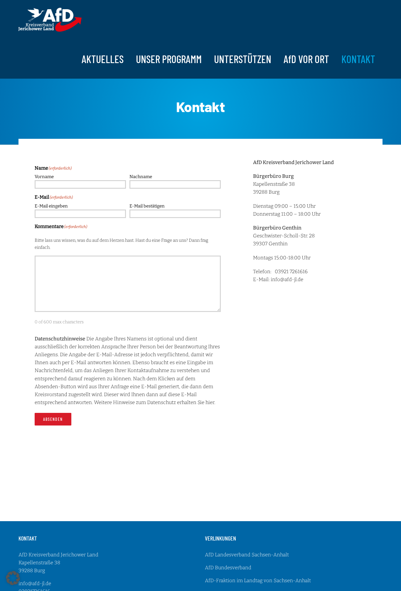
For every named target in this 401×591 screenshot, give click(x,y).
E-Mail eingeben (51, 206)
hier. (210, 402)
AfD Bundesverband (228, 568)
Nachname (140, 176)
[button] (13, 578)
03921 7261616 (291, 272)
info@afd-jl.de (287, 279)
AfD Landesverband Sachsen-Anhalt (247, 555)
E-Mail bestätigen (147, 206)
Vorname (44, 176)
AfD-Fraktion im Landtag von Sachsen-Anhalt (258, 581)
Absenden (53, 419)
